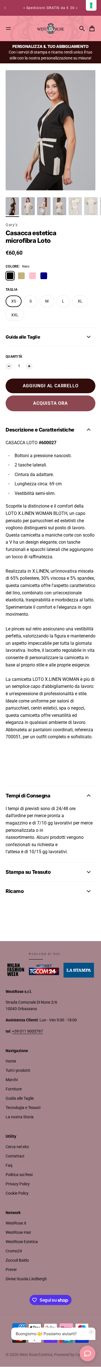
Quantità (14, 357)
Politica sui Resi (19, 1174)
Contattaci (15, 1156)
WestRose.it (16, 1223)
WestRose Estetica (22, 1241)
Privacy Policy (18, 1184)
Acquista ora (50, 403)
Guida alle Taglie (20, 1098)
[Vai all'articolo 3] (43, 206)
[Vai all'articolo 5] (75, 206)
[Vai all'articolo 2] (28, 206)
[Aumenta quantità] (29, 366)
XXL (15, 315)
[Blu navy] (43, 275)
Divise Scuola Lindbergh (26, 1279)
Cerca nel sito (17, 1146)
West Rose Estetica (35, 1354)
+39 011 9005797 (27, 1031)
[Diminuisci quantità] (9, 366)
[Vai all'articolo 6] (91, 206)
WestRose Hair (18, 1232)
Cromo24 (14, 1251)
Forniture (14, 1089)
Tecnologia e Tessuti (23, 1107)
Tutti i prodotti (18, 1070)
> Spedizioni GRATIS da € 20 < (50, 6)
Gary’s (12, 225)
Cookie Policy (17, 1193)
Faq (9, 1165)
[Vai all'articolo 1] (12, 206)
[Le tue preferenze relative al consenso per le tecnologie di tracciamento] (91, 5)
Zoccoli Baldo (17, 1260)
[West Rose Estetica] (50, 28)
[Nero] (10, 275)
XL (80, 301)
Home (11, 1061)
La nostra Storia (20, 1117)
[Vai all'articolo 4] (59, 206)
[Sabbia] (21, 275)
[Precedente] (5, 8)
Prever (11, 1269)
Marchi (12, 1079)
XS (13, 301)
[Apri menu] (8, 28)
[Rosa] (32, 275)
